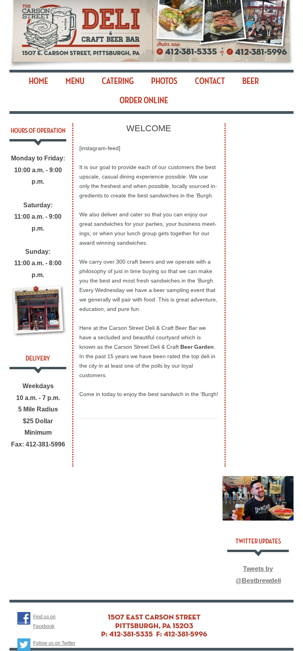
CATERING (118, 81)
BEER (250, 81)
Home (38, 81)
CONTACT (210, 81)
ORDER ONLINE (144, 100)
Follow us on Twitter (54, 643)
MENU (74, 81)
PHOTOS (164, 81)
